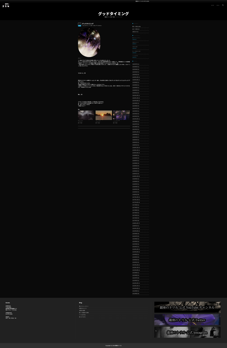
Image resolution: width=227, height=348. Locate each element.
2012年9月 (135, 291)
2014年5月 (135, 254)
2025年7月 (135, 64)
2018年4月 (135, 186)
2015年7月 (135, 236)
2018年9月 (135, 179)
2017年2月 (135, 218)
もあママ (86, 25)
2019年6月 (135, 163)
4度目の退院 (134, 46)
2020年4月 (135, 137)
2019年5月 (135, 166)
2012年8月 (135, 293)
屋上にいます (80, 120)
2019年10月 (135, 152)
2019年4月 (135, 168)
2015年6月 (135, 239)
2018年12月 (135, 176)
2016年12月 (135, 223)
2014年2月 (135, 259)
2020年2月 (135, 142)
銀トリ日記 (113, 17)
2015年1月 (135, 246)
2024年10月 (135, 79)
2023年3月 (135, 111)
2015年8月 (135, 233)
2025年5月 (135, 66)
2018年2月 (135, 192)
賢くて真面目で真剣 (136, 51)
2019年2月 (135, 171)
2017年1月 (135, 220)
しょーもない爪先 (116, 120)
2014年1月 (135, 262)
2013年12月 (135, 265)
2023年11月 (135, 98)
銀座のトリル (107, 17)
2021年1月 (135, 129)
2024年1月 (135, 93)
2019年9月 (135, 155)
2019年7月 (135, 160)
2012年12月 (135, 283)
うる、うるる (98, 120)
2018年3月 (135, 189)
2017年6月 (135, 210)
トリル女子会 (135, 55)
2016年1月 (135, 225)
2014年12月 (135, 249)
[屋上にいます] (86, 115)
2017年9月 (135, 205)
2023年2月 (135, 113)
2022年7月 (135, 124)
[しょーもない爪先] (121, 115)
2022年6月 (135, 126)
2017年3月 (135, 215)
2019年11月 (135, 150)
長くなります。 (82, 317)
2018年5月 (135, 184)
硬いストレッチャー (136, 37)
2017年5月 (135, 212)
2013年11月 (135, 267)
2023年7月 (135, 108)
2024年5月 (135, 85)
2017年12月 (135, 197)
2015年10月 (135, 231)
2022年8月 (135, 121)
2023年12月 (135, 95)
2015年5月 (135, 241)
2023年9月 (135, 103)
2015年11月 (135, 228)
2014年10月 (135, 252)
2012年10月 (135, 288)
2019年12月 (135, 147)
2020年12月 (135, 132)
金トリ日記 (135, 29)
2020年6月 (135, 134)
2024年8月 (135, 82)
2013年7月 (135, 278)
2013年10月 (135, 270)
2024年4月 (135, 87)
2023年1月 (135, 116)
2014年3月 (135, 257)
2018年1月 (135, 194)
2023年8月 (135, 106)
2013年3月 (135, 280)
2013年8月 (135, 275)
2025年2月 (135, 72)
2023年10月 (135, 100)
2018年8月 (135, 181)
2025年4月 (135, 69)
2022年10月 (135, 119)
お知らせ (134, 31)
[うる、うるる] (104, 115)
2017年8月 (135, 207)
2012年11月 (135, 285)
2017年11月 (135, 199)
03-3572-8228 (145, 1)
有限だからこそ (135, 42)
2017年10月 (135, 202)
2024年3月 (135, 90)
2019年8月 (135, 158)
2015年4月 (135, 244)
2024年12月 (135, 77)
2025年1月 (135, 74)
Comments (99, 25)
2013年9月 (135, 272)
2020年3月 (135, 139)
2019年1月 (135, 173)
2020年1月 (135, 145)
